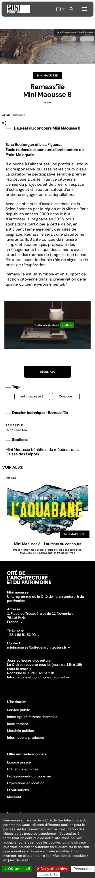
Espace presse (19, 762)
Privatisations (18, 790)
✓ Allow (67, 325)
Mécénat (14, 797)
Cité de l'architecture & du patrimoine (45, 598)
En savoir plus (49, 874)
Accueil (6, 114)
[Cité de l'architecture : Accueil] (29, 584)
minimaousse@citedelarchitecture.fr (36, 647)
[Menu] (84, 8)
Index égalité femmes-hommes (32, 716)
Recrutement (17, 723)
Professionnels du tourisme (29, 776)
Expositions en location (25, 783)
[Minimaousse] (18, 9)
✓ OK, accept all (17, 869)
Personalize (83, 869)
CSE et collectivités (22, 769)
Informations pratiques (25, 737)
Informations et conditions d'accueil (36, 677)
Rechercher (71, 9)
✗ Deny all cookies (52, 869)
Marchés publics (20, 730)
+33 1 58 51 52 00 (21, 634)
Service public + (20, 710)
